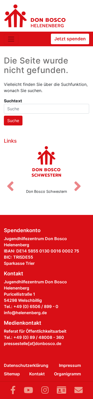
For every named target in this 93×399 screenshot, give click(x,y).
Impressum (70, 365)
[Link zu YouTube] (28, 390)
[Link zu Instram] (45, 390)
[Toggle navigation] (11, 39)
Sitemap (12, 373)
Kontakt (37, 373)
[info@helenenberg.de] (78, 390)
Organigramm (67, 373)
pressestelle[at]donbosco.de (32, 343)
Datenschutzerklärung (26, 365)
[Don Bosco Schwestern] (46, 165)
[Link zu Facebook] (13, 390)
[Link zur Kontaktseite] (61, 390)
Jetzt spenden (70, 38)
